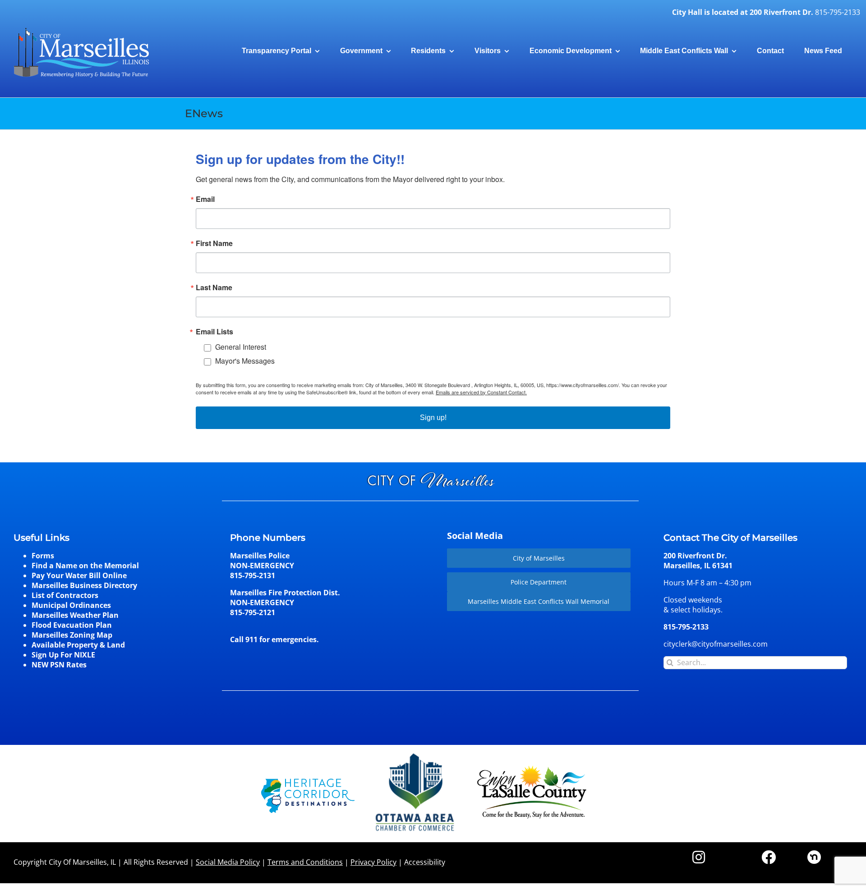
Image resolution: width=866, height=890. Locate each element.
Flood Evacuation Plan (72, 625)
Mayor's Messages (245, 361)
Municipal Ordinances (71, 605)
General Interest (240, 347)
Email (205, 199)
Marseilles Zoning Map (72, 635)
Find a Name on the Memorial (85, 566)
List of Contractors (65, 595)
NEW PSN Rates (59, 665)
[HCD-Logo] (308, 782)
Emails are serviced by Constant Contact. (481, 392)
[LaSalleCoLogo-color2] (531, 769)
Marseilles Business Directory (84, 585)
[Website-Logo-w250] (415, 753)
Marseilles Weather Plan (75, 615)
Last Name (214, 287)
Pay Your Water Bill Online (79, 575)
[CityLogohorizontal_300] (81, 28)
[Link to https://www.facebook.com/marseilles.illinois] (768, 857)
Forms (43, 556)
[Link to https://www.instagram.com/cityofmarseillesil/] (698, 857)
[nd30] (814, 854)
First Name (214, 243)
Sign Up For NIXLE (63, 655)
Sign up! (433, 417)
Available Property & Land (78, 645)
